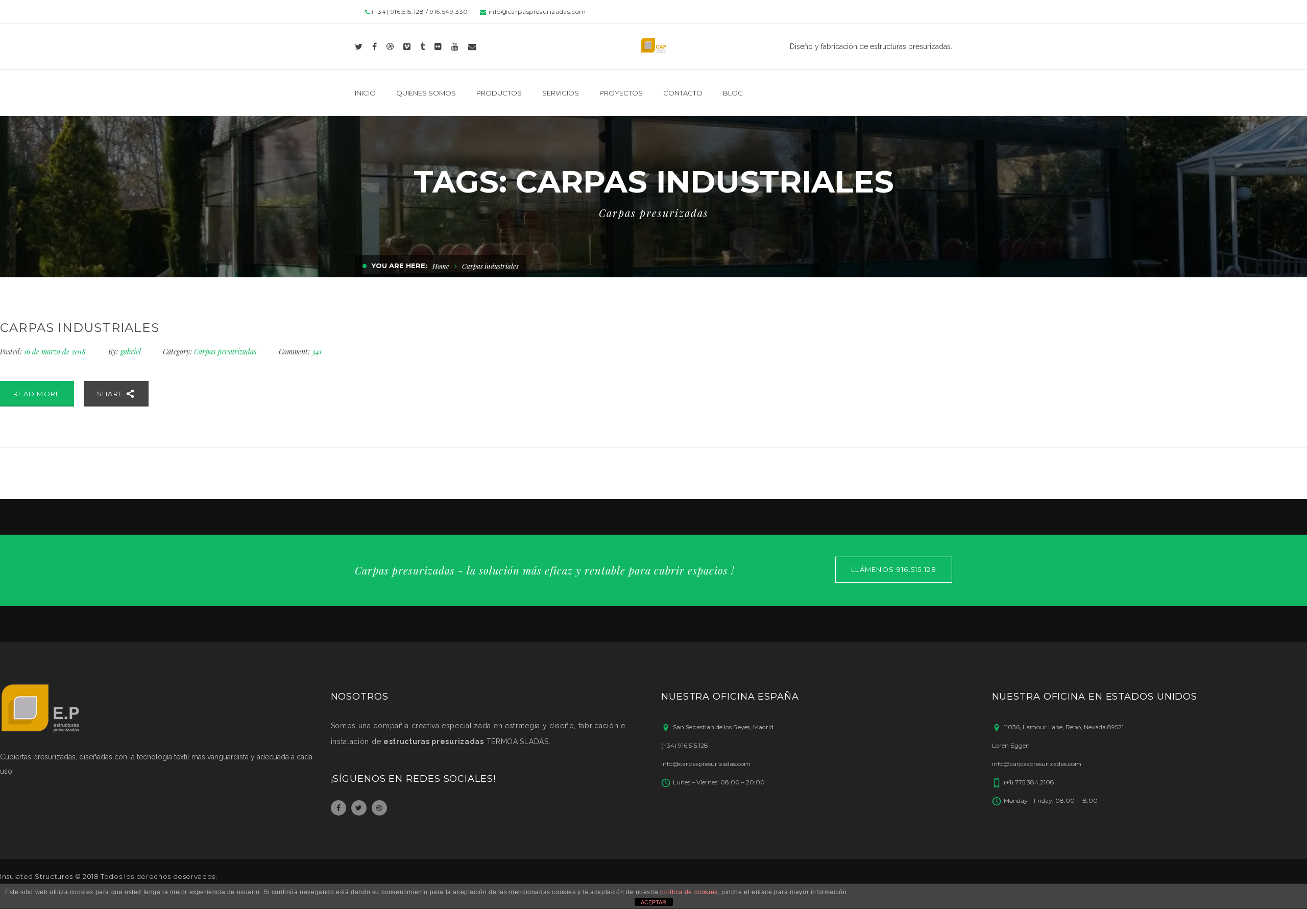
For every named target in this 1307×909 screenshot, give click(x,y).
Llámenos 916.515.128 (893, 569)
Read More (37, 394)
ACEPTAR (653, 902)
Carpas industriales (79, 327)
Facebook (338, 808)
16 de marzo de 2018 (56, 351)
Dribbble (379, 808)
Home (440, 265)
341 (300, 351)
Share (111, 394)
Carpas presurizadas (225, 351)
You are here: (399, 265)
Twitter (359, 808)
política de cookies (688, 892)
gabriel (130, 351)
